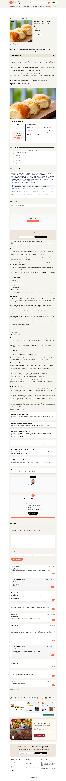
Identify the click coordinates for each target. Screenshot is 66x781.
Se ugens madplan (39, 735)
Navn (12, 553)
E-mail (34, 553)
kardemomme (19, 316)
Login (54, 2)
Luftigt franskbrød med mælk (18, 285)
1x (32, 150)
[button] (34, 29)
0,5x (30, 150)
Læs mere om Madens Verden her (15, 773)
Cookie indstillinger (44, 768)
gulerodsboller (27, 80)
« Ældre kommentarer (14, 689)
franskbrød (44, 80)
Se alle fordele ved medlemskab (33, 223)
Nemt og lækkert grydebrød (18, 287)
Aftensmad (18, 6)
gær (18, 155)
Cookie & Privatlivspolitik (51, 768)
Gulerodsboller (15, 280)
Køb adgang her (32, 513)
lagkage (22, 300)
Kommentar (13, 533)
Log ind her (33, 226)
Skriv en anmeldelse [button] (20, 709)
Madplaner (42, 6)
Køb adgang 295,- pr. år (32, 220)
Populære (32, 6)
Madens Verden (14, 2)
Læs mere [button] (29, 711)
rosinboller (33, 80)
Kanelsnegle (14, 330)
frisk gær (15, 404)
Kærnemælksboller (16, 334)
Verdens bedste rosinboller (18, 282)
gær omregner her (36, 391)
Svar (53, 573)
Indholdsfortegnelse (16, 55)
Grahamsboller (15, 327)
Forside (11, 18)
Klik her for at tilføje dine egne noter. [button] (18, 205)
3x (35, 150)
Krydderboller (15, 289)
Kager (22, 6)
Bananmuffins (15, 332)
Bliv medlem (48, 6)
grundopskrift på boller (34, 73)
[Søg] (56, 6)
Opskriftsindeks (12, 6)
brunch (26, 267)
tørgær (31, 388)
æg (16, 158)
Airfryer (28, 6)
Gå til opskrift (37, 34)
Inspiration (37, 6)
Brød (25, 6)
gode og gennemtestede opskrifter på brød (41, 292)
